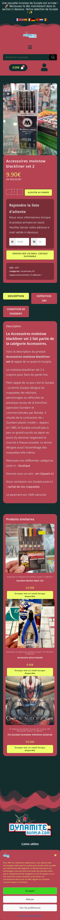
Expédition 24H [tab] (44, 298)
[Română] (45, 19)
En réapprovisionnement (26, 576)
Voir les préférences (30, 907)
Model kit (49, 652)
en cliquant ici (45, 473)
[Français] (17, 19)
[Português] (37, 19)
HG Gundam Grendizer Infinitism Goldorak (30, 734)
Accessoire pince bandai (30, 657)
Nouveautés (21, 730)
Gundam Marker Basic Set (30, 580)
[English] (21, 19)
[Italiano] (29, 19)
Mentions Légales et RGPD (30, 915)
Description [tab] (16, 296)
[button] (55, 855)
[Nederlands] (41, 19)
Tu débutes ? (36, 274)
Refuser (30, 899)
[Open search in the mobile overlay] (30, 57)
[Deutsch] (33, 19)
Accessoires (26, 271)
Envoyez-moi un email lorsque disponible (30, 255)
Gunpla (39, 576)
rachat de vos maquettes (24, 486)
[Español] (25, 19)
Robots (30, 730)
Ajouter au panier (38, 192)
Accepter (30, 890)
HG (44, 652)
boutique (24, 465)
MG (48, 729)
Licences (43, 729)
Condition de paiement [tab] (16, 311)
